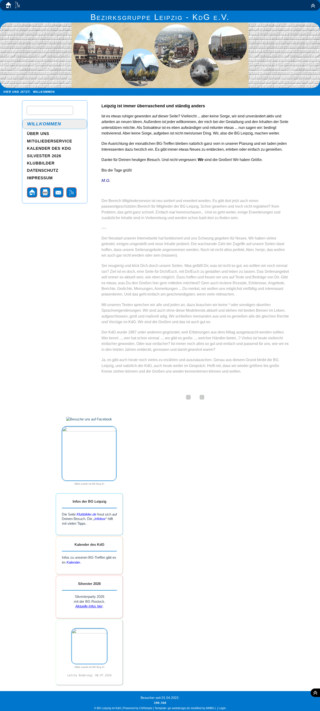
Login (222, 708)
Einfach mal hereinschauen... (180, 212)
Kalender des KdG (49, 148)
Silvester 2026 (44, 156)
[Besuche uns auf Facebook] (89, 419)
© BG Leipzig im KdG (107, 708)
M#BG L (211, 708)
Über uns (38, 133)
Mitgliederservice (136, 201)
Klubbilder (41, 163)
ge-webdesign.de (179, 708)
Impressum (40, 178)
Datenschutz (42, 170)
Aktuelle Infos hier (89, 606)
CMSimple (146, 708)
